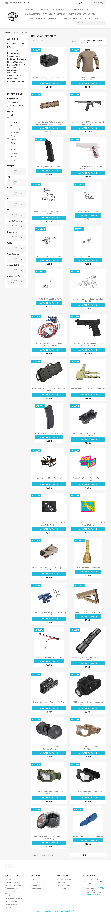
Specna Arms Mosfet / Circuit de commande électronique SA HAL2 (49, 345)
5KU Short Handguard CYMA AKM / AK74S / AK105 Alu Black (49, 703)
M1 (12, 136)
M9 (13, 143)
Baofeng (15, 122)
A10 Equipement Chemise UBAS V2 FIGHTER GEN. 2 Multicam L (88, 78)
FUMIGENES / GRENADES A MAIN (81, 14)
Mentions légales (11, 882)
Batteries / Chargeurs (16, 59)
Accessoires (12, 50)
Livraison (8, 879)
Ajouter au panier (49, 83)
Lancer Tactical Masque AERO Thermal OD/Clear (49, 793)
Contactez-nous (11, 904)
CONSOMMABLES (32, 14)
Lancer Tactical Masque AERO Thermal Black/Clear (88, 793)
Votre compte (64, 875)
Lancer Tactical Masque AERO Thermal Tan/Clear (88, 748)
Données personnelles (13, 896)
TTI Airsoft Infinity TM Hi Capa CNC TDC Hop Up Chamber (49, 613)
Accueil (13, 39)
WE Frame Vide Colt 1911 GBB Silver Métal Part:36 (88, 300)
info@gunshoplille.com (91, 895)
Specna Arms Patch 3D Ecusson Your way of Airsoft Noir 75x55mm (49, 524)
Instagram (12, 866)
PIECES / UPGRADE (60, 10)
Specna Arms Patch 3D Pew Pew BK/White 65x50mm (48, 479)
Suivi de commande (64, 879)
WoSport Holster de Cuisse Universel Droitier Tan (88, 389)
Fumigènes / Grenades (12, 71)
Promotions (35, 879)
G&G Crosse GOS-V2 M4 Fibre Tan (88, 612)
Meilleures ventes (37, 885)
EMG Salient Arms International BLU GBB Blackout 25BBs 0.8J (88, 345)
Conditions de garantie (13, 885)
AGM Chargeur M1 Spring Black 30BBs (49, 433)
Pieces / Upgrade (14, 62)
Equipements (13, 53)
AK (12, 118)
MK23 (14, 157)
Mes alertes (61, 888)
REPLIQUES (30, 10)
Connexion (61, 882)
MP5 (13, 160)
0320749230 (23, 3)
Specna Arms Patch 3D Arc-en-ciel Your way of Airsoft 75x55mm (88, 524)
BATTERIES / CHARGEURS (54, 14)
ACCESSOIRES (43, 10)
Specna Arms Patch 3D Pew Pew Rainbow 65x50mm (88, 479)
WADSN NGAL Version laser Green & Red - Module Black (88, 434)
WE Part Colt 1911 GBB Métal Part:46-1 (88, 256)
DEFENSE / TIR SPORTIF (35, 18)
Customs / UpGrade (71, 18)
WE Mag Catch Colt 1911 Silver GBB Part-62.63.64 (49, 212)
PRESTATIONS (53, 18)
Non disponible (17, 106)
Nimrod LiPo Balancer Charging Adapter (49, 657)
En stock (15, 102)
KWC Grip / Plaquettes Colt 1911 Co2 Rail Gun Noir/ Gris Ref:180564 (88, 168)
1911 (13, 115)
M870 (14, 153)
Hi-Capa (15, 129)
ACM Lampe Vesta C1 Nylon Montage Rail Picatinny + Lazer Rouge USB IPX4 (88, 703)
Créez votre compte (64, 885)
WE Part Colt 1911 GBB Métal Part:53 (49, 299)
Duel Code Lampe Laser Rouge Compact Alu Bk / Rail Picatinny (49, 78)
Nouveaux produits (38, 882)
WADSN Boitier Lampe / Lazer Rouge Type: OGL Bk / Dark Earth (49, 569)
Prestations (12, 79)
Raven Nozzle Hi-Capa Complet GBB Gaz (88, 836)
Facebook (7, 866)
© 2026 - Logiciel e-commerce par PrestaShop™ (55, 911)
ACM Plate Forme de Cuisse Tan (88, 568)
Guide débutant (11, 902)
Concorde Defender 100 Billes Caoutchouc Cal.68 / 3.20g (49, 837)
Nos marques (36, 888)
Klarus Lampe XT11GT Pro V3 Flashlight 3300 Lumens (88, 658)
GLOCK (14, 125)
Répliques (11, 44)
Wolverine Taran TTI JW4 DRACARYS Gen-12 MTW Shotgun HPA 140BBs (88, 123)
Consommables (14, 56)
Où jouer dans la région (13, 899)
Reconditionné (90, 18)
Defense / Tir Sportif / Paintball (16, 66)
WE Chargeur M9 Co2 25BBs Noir (49, 167)
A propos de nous (11, 888)
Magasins (8, 907)
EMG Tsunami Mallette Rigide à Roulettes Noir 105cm (49, 389)
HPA (88, 10)
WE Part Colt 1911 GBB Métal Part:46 (49, 256)
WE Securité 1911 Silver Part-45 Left (88, 211)
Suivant (101, 855)
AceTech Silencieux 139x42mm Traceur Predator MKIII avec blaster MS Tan (49, 123)
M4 (13, 139)
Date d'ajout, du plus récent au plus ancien (93, 41)
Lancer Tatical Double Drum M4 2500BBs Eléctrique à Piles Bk (49, 748)
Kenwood (15, 132)
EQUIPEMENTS (77, 10)
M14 (13, 146)
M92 (13, 150)
